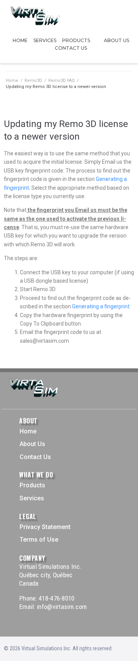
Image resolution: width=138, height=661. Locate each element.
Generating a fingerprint (101, 306)
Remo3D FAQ (61, 80)
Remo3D (33, 80)
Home (12, 80)
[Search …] (130, 17)
